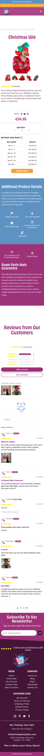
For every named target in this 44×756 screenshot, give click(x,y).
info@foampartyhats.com (22, 734)
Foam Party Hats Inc (25, 754)
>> (39, 633)
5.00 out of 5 (27, 347)
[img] (6, 438)
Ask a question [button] (22, 375)
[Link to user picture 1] (6, 458)
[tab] (8, 78)
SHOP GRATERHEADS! (22, 2)
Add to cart (22, 171)
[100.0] (21, 406)
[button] (41, 11)
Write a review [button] (22, 369)
